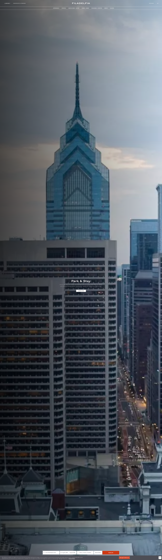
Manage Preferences (124, 557)
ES (157, 3)
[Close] (160, 557)
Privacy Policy (72, 558)
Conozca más (82, 293)
